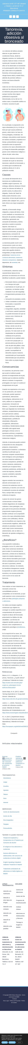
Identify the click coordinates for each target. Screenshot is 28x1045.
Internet (5, 802)
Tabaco (5, 794)
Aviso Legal (6, 1000)
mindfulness (21, 627)
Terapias (6, 824)
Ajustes (19, 1042)
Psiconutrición (7, 828)
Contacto (14, 998)
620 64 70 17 (18, 6)
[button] (3, 758)
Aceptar (4, 1042)
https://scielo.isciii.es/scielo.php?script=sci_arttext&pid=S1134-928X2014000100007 (12, 685)
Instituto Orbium (18, 908)
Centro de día (7, 816)
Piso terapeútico (8, 820)
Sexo (4, 798)
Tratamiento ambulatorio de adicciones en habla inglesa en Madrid (12, 871)
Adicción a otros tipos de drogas (7, 900)
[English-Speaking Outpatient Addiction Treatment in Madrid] (21, 748)
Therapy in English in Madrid (19, 925)
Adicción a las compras (7, 908)
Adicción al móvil (6, 921)
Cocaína (5, 786)
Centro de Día (20, 896)
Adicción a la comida (7, 914)
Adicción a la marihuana (7, 892)
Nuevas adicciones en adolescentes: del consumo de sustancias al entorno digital (7, 762)
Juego (5, 782)
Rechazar (12, 1042)
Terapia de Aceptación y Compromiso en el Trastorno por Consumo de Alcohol (13, 840)
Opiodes (5, 790)
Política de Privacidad (15, 1000)
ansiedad (15, 262)
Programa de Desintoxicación (20, 902)
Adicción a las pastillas (7, 927)
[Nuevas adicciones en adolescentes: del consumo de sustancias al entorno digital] (7, 748)
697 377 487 (15, 3)
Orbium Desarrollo (16, 995)
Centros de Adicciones (19, 891)
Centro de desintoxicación (11, 812)
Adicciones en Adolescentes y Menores (20, 916)
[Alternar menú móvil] (25, 23)
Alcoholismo (7, 778)
